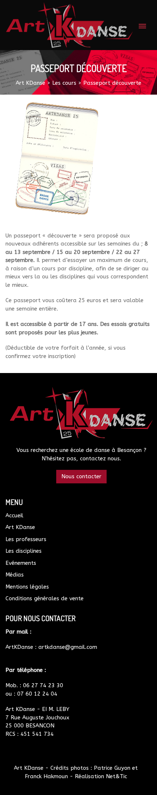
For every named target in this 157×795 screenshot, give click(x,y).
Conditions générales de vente (44, 598)
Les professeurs (25, 539)
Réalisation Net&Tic (101, 776)
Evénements (20, 563)
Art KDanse (20, 527)
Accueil (14, 515)
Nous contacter (81, 476)
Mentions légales (27, 586)
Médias (14, 574)
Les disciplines (23, 551)
